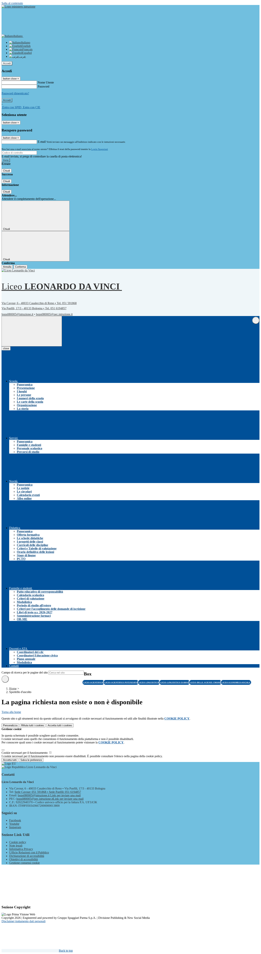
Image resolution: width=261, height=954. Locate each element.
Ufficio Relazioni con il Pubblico (29, 852)
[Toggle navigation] (32, 331)
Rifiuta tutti (32, 725)
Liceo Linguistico (149, 682)
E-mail (42, 141)
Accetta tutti (60, 725)
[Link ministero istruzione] (18, 6)
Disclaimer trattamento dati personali (23, 921)
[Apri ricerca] (255, 320)
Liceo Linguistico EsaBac (174, 682)
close (6, 348)
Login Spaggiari (99, 149)
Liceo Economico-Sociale (236, 682)
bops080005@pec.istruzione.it (54, 314)
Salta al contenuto (12, 3)
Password (43, 86)
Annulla (7, 266)
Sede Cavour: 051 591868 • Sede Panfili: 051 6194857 (48, 792)
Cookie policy (17, 842)
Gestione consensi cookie (24, 862)
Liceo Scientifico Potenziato (121, 682)
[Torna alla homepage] (20, 270)
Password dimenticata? (15, 93)
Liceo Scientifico (93, 682)
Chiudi (6, 170)
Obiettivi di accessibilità (23, 859)
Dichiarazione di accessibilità (26, 856)
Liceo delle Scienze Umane (205, 682)
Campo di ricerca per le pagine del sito (25, 672)
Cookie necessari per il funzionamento (25, 752)
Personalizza (10, 725)
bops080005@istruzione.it (17, 314)
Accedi (7, 63)
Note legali (15, 845)
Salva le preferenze (31, 760)
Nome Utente (46, 82)
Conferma (20, 266)
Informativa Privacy (21, 849)
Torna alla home (11, 712)
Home (13, 688)
